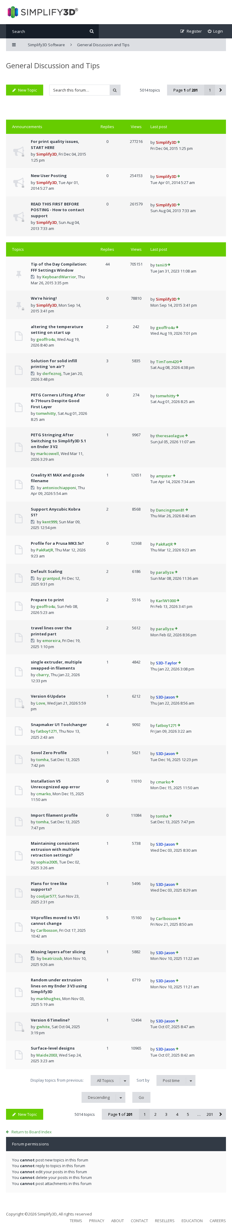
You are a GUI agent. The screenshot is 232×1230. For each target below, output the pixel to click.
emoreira (51, 640)
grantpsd (51, 578)
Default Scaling (47, 571)
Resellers (165, 1220)
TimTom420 (167, 361)
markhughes (48, 998)
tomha (42, 759)
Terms (76, 1220)
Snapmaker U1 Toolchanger (59, 724)
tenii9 (161, 265)
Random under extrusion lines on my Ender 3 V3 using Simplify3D (59, 985)
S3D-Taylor (166, 663)
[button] (220, 90)
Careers (218, 1220)
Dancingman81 (170, 510)
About (117, 1220)
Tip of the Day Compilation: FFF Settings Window (59, 267)
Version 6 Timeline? (50, 1020)
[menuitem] (215, 31)
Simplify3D (46, 154)
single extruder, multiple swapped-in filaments (56, 665)
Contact (139, 1220)
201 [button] (210, 1114)
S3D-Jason (165, 697)
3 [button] (166, 1114)
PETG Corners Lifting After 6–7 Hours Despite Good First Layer (58, 400)
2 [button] (155, 1114)
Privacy (96, 1220)
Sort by (158, 1080)
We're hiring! (44, 298)
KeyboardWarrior (59, 276)
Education (192, 1220)
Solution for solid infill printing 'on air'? (54, 364)
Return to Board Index (31, 1132)
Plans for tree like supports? (49, 886)
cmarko (43, 793)
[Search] (92, 31)
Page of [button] (185, 90)
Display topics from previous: (72, 1080)
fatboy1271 (46, 731)
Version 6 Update (48, 696)
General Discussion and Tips (53, 65)
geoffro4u (45, 339)
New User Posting (49, 175)
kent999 (49, 522)
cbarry (42, 674)
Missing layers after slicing (58, 951)
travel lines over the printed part (51, 631)
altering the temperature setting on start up (57, 329)
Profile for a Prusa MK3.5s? (57, 543)
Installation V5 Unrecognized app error (55, 784)
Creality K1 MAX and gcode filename (57, 478)
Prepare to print (47, 599)
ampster (164, 476)
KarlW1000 (166, 600)
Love (40, 703)
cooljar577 (46, 896)
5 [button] (188, 1114)
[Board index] (42, 12)
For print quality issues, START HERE (55, 144)
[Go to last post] (178, 143)
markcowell (47, 453)
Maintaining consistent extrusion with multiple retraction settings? (55, 849)
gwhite (43, 1026)
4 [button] (177, 1114)
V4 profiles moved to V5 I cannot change (55, 920)
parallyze (165, 572)
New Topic (27, 90)
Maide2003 (46, 1055)
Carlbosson (46, 930)
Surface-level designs (53, 1048)
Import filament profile (54, 815)
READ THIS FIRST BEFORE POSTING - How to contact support (57, 209)
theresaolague (170, 435)
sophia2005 (46, 862)
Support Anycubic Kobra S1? (55, 512)
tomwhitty (46, 413)
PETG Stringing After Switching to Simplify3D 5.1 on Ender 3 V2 (58, 440)
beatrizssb (52, 958)
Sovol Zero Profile (49, 752)
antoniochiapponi (59, 487)
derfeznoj (51, 373)
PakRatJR (44, 550)
